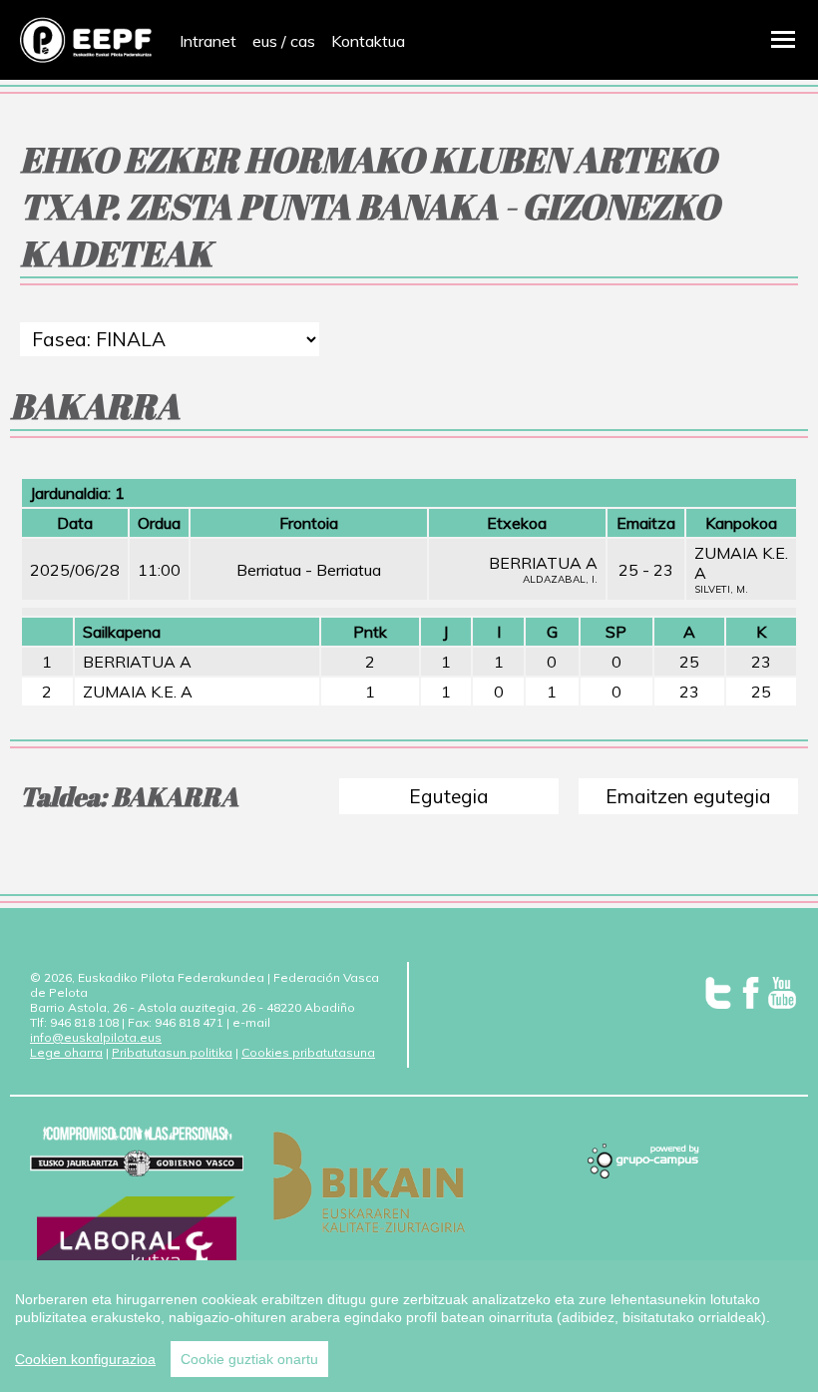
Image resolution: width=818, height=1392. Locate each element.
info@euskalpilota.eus (96, 1037)
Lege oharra (66, 1052)
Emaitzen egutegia (688, 796)
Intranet (208, 41)
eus (264, 41)
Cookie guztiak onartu (249, 1359)
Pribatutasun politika (172, 1052)
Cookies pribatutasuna (308, 1052)
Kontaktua (368, 41)
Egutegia (449, 796)
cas (302, 41)
